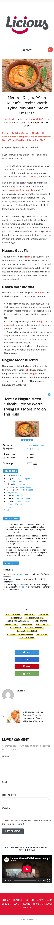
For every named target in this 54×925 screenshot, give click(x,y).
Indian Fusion (38, 445)
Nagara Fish (15, 628)
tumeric (20, 495)
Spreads (6, 903)
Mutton (29, 900)
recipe (21, 587)
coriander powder (24, 501)
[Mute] (44, 880)
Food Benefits (29, 122)
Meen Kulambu (10, 624)
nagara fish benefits (34, 628)
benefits (40, 292)
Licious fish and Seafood (18, 621)
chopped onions (15, 481)
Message (6, 756)
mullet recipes (43, 624)
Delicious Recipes (12, 122)
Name (4, 782)
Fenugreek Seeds (25, 490)
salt (7, 510)
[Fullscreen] (48, 880)
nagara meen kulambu (27, 631)
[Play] (5, 880)
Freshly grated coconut (23, 484)
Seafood (17, 900)
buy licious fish (13, 614)
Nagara (34, 373)
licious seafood (40, 621)
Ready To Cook (44, 900)
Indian (29, 445)
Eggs (16, 903)
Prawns (26, 903)
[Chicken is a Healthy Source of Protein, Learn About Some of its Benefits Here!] (13, 716)
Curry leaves (11, 492)
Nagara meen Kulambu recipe (20, 635)
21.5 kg (34, 176)
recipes (20, 574)
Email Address (9, 795)
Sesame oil (16, 475)
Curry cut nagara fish (25, 478)
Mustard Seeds (24, 487)
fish (49, 231)
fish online (29, 614)
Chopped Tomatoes (16, 504)
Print (28, 674)
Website (6, 808)
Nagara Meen (33, 449)
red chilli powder (23, 498)
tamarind (10, 507)
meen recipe (26, 624)
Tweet (29, 652)
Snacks (27, 907)
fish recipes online (34, 618)
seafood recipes (27, 638)
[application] (27, 869)
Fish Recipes (16, 618)
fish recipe (43, 614)
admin (19, 119)
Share (28, 659)
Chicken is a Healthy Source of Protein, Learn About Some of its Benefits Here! (33, 717)
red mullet (42, 635)
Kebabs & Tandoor (42, 903)
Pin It (28, 667)
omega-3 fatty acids (22, 190)
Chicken (6, 900)
